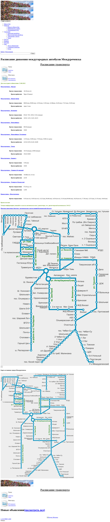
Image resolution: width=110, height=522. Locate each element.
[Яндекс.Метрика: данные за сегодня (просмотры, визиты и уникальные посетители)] (52, 517)
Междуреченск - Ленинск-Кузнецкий (12, 170)
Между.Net (7, 24)
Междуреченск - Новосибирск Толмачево (13, 134)
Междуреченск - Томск (8, 146)
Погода (6, 39)
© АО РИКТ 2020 (6, 519)
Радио (9, 49)
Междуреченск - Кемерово (9, 110)
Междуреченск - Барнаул (8, 158)
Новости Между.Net (13, 27)
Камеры (6, 41)
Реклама (6, 42)
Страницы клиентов (14, 47)
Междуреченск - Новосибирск (10, 122)
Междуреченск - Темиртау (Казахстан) (12, 182)
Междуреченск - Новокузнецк (10, 98)
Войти (2, 52)
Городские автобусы (13, 33)
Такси (9, 38)
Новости (6, 25)
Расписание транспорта (55, 64)
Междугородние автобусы (15, 35)
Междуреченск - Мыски (8, 86)
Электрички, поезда (13, 36)
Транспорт (7, 32)
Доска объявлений (13, 45)
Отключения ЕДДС (13, 30)
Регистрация (9, 52)
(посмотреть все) (34, 510)
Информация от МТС (14, 28)
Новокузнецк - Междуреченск (10, 194)
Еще (5, 44)
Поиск (32, 53)
